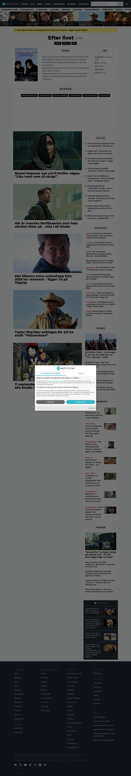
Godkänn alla (80, 402)
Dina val (81, 373)
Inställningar (50, 402)
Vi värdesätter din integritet (50, 373)
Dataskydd (91, 408)
